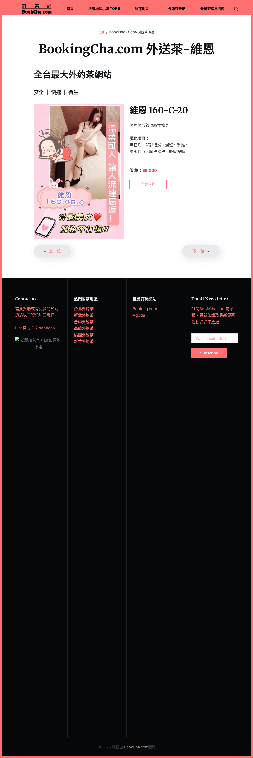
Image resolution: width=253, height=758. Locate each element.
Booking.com (145, 308)
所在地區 (142, 8)
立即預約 (148, 184)
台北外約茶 (84, 308)
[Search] (236, 9)
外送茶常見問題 (212, 8)
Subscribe (209, 353)
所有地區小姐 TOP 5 (104, 8)
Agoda (139, 315)
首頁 (70, 8)
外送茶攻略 (177, 8)
